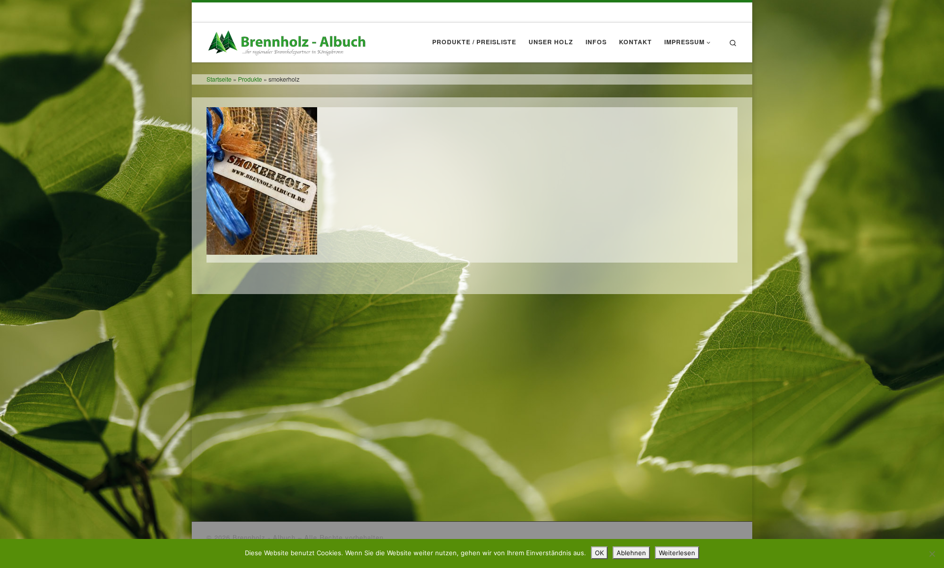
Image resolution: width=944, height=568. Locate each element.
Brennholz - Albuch (264, 537)
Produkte (250, 79)
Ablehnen (631, 553)
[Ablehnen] (932, 554)
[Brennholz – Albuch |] (289, 40)
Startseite (219, 79)
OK (599, 553)
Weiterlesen (677, 553)
